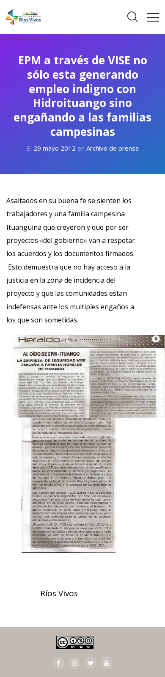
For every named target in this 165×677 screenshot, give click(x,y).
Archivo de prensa (112, 148)
